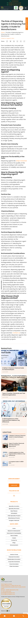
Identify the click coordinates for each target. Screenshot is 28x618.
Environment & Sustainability (14, 533)
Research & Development (14, 531)
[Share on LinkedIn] (14, 41)
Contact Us (14, 540)
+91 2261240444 (14, 1)
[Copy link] (24, 41)
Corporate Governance (14, 561)
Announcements (14, 545)
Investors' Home (14, 554)
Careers (14, 538)
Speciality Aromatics (14, 506)
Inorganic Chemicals (14, 520)
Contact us (16, 333)
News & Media (14, 535)
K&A (9, 610)
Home (2, 32)
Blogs (14, 542)
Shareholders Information (14, 559)
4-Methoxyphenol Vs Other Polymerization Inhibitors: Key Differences (11, 420)
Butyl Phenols (14, 511)
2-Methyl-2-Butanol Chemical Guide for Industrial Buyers (13, 368)
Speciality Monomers (14, 508)
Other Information (14, 566)
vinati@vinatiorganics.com (15, 4)
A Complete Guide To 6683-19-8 (16, 462)
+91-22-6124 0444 (6, 591)
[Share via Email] (20, 41)
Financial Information (14, 557)
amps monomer (21, 161)
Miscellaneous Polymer (14, 518)
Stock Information (14, 564)
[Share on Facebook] (7, 41)
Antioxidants (14, 513)
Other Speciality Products (14, 515)
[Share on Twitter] (10, 41)
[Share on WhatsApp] (17, 41)
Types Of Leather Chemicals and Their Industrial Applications (13, 394)
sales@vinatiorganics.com (15, 3)
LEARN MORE (14, 485)
